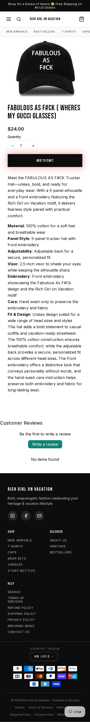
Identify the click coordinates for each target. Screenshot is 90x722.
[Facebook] (26, 516)
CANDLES (15, 564)
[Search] (18, 19)
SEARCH (14, 592)
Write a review (45, 444)
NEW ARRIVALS (16, 31)
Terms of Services (40, 707)
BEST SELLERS (44, 31)
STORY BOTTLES (21, 570)
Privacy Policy (44, 714)
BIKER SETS (17, 558)
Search (19, 707)
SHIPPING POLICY (22, 614)
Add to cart (45, 160)
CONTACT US (18, 632)
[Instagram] (12, 516)
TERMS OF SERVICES (16, 599)
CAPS (12, 552)
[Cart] (81, 19)
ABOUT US (58, 540)
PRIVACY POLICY (21, 620)
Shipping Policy (20, 714)
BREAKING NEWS (21, 626)
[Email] (39, 516)
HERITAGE (58, 546)
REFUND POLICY (20, 608)
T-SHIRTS (69, 31)
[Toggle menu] (8, 19)
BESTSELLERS (61, 552)
